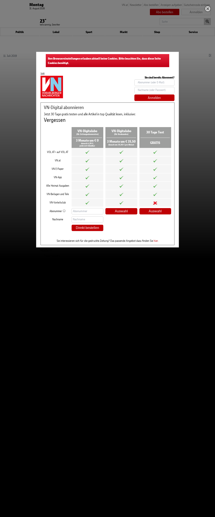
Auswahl (121, 211)
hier (156, 241)
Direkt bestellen (87, 228)
